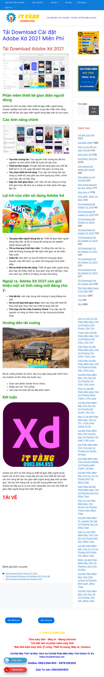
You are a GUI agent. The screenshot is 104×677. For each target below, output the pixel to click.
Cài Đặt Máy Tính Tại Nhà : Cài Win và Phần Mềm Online (71, 17)
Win (80, 304)
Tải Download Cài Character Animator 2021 (23, 579)
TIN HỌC (68, 3)
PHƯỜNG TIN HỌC (87, 159)
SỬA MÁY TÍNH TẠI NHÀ (14, 3)
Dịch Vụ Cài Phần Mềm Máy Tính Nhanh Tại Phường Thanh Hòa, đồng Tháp (87, 507)
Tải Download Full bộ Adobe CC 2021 (21, 573)
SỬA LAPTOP (37, 3)
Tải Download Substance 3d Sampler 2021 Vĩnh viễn (27, 576)
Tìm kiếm (82, 104)
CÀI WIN (54, 3)
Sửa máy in (83, 192)
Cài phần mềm (85, 143)
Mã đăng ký (14, 620)
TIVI (80, 300)
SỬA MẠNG (81, 3)
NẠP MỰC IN (84, 154)
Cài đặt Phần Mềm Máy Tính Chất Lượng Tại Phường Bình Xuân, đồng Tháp (87, 580)
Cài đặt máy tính (86, 135)
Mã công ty (46, 620)
